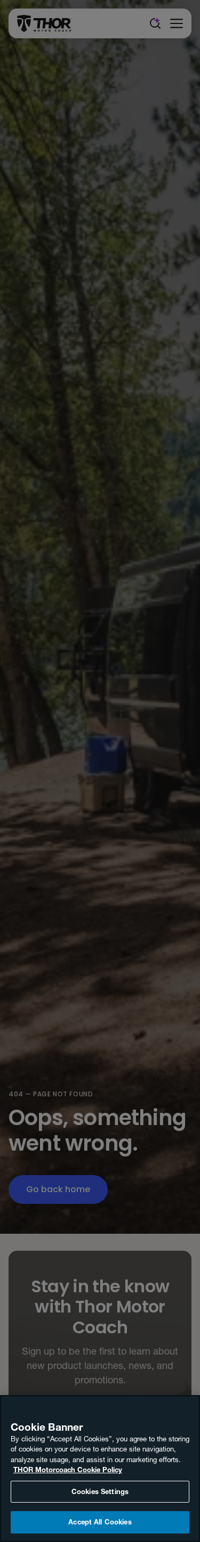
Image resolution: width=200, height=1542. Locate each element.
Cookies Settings (100, 1491)
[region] (100, 1468)
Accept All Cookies (99, 1522)
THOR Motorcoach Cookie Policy (67, 1469)
